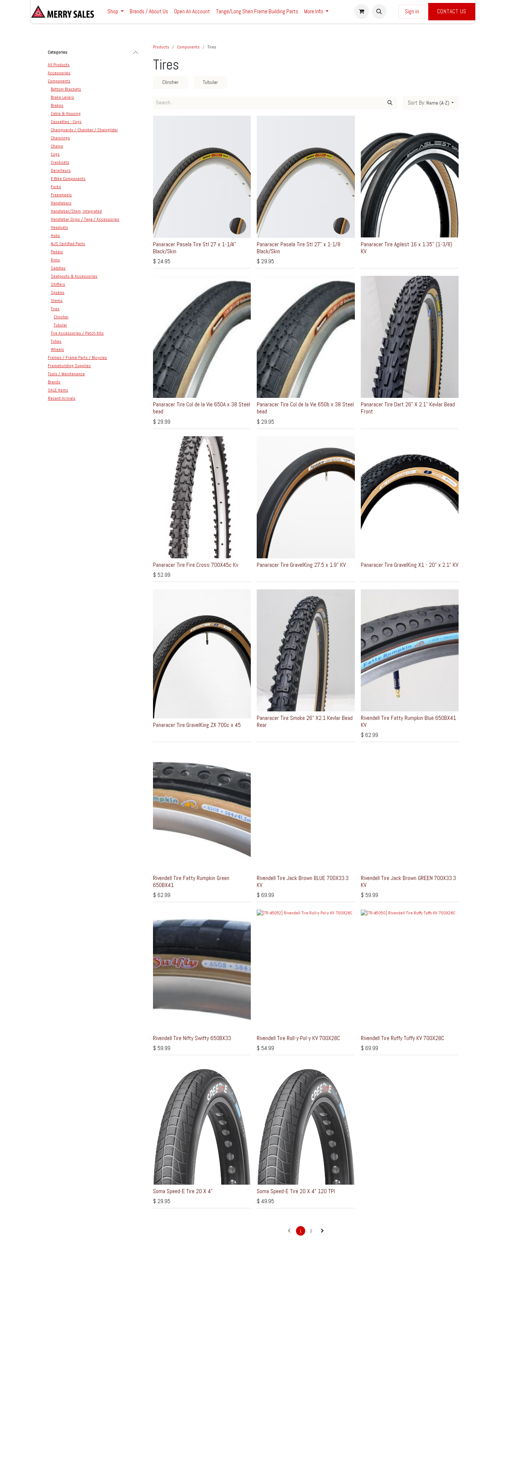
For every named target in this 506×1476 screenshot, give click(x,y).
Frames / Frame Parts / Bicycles (77, 357)
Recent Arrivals (62, 398)
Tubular (60, 325)
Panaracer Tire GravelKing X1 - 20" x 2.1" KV (409, 565)
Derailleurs (61, 170)
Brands (54, 382)
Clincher (61, 317)
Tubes (56, 341)
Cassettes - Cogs (66, 122)
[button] (379, 11)
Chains (57, 146)
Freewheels (61, 195)
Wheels (57, 349)
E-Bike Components (68, 179)
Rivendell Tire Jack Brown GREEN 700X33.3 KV (408, 881)
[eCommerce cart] (361, 11)
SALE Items (58, 390)
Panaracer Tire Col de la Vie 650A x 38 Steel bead (201, 407)
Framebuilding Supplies (69, 366)
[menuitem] (115, 11)
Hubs (55, 235)
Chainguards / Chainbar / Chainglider (84, 130)
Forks (56, 187)
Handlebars (61, 203)
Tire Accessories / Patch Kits (77, 333)
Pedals (57, 252)
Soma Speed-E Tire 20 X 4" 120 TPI (296, 1191)
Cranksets (60, 162)
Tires (55, 309)
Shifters (58, 284)
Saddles (58, 268)
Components (59, 81)
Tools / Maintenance (66, 374)
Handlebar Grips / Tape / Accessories (85, 219)
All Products (59, 65)
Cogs (55, 154)
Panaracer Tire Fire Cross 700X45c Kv (195, 565)
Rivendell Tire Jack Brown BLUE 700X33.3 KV (303, 881)
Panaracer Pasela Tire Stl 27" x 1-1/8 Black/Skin (298, 247)
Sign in (412, 11)
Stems (57, 301)
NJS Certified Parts (68, 244)
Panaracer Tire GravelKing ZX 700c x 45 (197, 725)
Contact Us (452, 11)
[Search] (390, 103)
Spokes (57, 292)
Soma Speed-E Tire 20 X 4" (183, 1191)
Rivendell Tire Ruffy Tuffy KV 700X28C (402, 1038)
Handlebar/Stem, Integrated (76, 211)
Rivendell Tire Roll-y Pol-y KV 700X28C (298, 1038)
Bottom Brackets (66, 89)
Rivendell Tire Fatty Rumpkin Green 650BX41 (191, 881)
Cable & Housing (66, 113)
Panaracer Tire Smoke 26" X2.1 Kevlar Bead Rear (305, 721)
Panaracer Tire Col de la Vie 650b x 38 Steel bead (305, 407)
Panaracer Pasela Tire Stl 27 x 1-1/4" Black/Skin (194, 247)
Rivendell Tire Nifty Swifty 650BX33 (192, 1038)
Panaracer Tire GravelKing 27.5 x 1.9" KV (301, 565)
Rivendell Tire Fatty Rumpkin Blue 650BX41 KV (408, 721)
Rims (55, 260)
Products (161, 47)
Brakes (57, 105)
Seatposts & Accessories (74, 276)
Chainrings (60, 138)
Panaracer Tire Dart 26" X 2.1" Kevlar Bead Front (408, 407)
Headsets (59, 227)
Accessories (59, 73)
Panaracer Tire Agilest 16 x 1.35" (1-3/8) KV (406, 247)
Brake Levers (62, 97)
